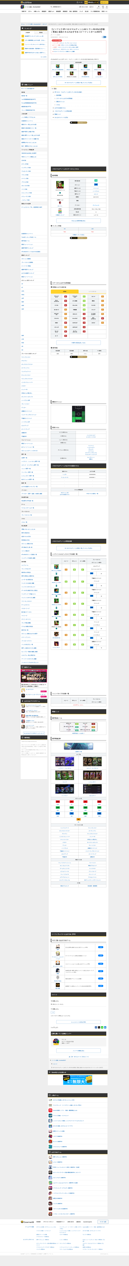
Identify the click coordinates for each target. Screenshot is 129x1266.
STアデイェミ (56, 49)
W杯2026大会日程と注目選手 (29, 153)
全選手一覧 (24, 458)
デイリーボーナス (26, 619)
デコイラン (64, 833)
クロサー (65, 842)
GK (22, 350)
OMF (23, 305)
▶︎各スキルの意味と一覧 (92, 493)
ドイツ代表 (24, 189)
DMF (23, 335)
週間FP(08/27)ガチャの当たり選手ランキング (36, 52)
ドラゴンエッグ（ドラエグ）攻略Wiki (45, 1247)
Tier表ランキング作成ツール (29, 237)
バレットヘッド (92, 874)
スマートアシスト (26, 637)
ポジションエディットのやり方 (29, 450)
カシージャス (73, 43)
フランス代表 (25, 175)
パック (81, 11)
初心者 (86, 11)
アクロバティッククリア (91, 454)
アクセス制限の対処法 (27, 626)
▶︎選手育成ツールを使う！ (78, 733)
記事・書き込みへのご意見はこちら (80, 1056)
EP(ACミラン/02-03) (72, 69)
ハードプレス (96, 191)
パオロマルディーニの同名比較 (63, 111)
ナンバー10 (92, 836)
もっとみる (43, 57)
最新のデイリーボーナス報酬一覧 (30, 139)
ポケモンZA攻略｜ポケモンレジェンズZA (46, 1227)
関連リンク (58, 114)
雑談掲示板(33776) (26, 106)
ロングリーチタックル (64, 880)
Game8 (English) (87, 1222)
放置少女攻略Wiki (87, 1247)
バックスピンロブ (91, 435)
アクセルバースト (92, 877)
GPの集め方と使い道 (27, 547)
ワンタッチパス (64, 477)
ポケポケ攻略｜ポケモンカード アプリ (92, 1231)
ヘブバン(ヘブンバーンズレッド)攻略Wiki (69, 1247)
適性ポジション (60, 101)
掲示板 (40, 32)
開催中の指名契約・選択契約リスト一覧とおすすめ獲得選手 (36, 48)
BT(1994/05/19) (85, 77)
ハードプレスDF (26, 422)
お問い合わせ (70, 1222)
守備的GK (64, 857)
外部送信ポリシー (60, 1222)
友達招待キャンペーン (27, 121)
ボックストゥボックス (92, 842)
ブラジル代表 (25, 182)
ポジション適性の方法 (27, 543)
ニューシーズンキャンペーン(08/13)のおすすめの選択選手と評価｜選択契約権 (36, 44)
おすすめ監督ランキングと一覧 (29, 486)
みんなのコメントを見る (61, 117)
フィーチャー (65, 795)
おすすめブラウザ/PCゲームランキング (34, 733)
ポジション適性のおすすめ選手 (29, 633)
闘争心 (91, 459)
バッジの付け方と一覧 (27, 644)
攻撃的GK (92, 857)
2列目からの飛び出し (92, 839)
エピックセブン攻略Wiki (65, 1243)
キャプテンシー (91, 457)
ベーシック (96, 188)
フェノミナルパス (64, 874)
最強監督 (65, 11)
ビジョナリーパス (64, 871)
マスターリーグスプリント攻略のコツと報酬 (64, 51)
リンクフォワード (64, 828)
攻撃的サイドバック (92, 848)
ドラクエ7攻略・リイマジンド (43, 1231)
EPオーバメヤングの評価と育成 (69, 45)
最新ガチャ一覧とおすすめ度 (29, 124)
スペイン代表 (25, 178)
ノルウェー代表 (25, 200)
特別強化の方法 (25, 540)
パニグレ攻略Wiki (40, 1249)
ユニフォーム (25, 565)
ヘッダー (65, 474)
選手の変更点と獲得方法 (28, 576)
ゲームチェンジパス (64, 868)
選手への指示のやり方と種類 (29, 648)
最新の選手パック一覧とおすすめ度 (31, 135)
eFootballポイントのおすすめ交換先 (31, 251)
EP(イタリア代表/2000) (57, 69)
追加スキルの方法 (26, 536)
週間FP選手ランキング (27, 248)
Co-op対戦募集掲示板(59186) (29, 103)
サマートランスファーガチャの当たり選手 (68, 47)
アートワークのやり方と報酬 (29, 659)
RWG (23, 294)
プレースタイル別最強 (27, 262)
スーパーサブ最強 (26, 266)
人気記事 (27, 32)
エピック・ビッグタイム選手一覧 (30, 465)
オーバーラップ (92, 854)
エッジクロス (92, 868)
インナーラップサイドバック (92, 851)
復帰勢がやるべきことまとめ (29, 142)
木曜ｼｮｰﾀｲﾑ (37, 11)
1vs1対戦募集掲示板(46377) (29, 99)
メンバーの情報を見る (78, 1050)
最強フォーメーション (27, 244)
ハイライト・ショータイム (64, 768)
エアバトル (91, 451)
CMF (23, 309)
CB (64, 229)
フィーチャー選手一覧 (27, 472)
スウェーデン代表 (26, 196)
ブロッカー (91, 449)
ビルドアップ (65, 854)
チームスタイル (25, 605)
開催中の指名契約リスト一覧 (29, 128)
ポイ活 (80, 2)
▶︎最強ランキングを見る (78, 235)
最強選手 (44, 11)
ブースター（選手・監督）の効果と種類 (32, 493)
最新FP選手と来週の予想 (28, 131)
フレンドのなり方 (26, 569)
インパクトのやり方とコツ (28, 587)
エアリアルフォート (64, 877)
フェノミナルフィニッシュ (64, 862)
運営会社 (78, 1222)
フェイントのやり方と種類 (28, 597)
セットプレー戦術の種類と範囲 (29, 651)
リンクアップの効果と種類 (28, 558)
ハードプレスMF (26, 400)
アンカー (65, 845)
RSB (23, 343)
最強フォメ (51, 11)
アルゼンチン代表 (26, 171)
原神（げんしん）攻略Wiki (42, 1239)
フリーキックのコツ (27, 601)
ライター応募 (103, 1222)
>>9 (53, 1012)
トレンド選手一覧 (26, 468)
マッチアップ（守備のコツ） (29, 594)
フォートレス (92, 862)
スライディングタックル (91, 452)
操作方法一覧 (25, 630)
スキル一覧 (24, 522)
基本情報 (58, 95)
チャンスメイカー (64, 839)
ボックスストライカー (64, 831)
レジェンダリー (99, 77)
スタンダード (92, 795)
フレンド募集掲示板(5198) (28, 110)
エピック (96, 194)
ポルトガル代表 (25, 185)
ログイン (105, 2)
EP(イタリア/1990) (57, 77)
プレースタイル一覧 (27, 515)
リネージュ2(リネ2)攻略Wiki (66, 1249)
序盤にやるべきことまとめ (28, 529)
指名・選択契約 (73, 11)
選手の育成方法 (25, 533)
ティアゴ (67, 43)
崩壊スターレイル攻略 (41, 1234)
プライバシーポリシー (48, 1222)
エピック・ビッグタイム (92, 768)
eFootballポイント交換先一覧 (29, 554)
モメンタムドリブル (64, 865)
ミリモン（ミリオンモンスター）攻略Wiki (93, 1249)
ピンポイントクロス (91, 437)
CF (22, 284)
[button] (96, 205)
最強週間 (58, 11)
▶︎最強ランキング (60, 215)
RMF (23, 302)
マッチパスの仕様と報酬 (28, 583)
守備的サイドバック (64, 851)
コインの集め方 (25, 551)
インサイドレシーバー (64, 836)
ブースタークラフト (27, 641)
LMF (23, 298)
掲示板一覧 (24, 95)
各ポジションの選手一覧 (28, 479)
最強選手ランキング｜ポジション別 (34, 36)
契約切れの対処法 (26, 572)
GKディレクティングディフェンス (92, 880)
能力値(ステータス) (26, 612)
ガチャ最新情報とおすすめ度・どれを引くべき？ (36, 40)
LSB (92, 229)
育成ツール (104, 11)
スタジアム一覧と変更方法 (28, 655)
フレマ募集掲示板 (95, 11)
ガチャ (30, 11)
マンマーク (91, 445)
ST (22, 287)
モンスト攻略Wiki (87, 1234)
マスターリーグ (25, 608)
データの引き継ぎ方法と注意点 (29, 590)
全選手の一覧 (78, 751)
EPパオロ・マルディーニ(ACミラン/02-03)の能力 (68, 92)
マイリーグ (24, 615)
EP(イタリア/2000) (85, 69)
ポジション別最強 (26, 259)
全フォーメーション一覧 (28, 447)
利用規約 (38, 1222)
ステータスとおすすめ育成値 (64, 98)
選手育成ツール (25, 241)
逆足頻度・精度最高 (92, 886)
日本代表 (24, 160)
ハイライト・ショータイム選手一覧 (31, 461)
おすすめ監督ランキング (28, 273)
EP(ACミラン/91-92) (99, 69)
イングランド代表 (26, 167)
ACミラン (60, 206)
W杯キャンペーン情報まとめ (29, 157)
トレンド (65, 782)
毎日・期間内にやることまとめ (29, 146)
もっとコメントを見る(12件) (78, 1022)
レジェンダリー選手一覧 (28, 476)
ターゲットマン (92, 831)
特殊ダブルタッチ (92, 865)
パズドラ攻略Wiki (63, 1234)
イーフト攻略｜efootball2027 (59, 1060)
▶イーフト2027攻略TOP (28, 88)
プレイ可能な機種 (26, 623)
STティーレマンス (74, 49)
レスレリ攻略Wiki (63, 1239)
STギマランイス (65, 49)
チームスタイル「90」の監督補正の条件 (32, 207)
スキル (58, 105)
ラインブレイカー (92, 828)
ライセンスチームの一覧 (28, 508)
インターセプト (91, 447)
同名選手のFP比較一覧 (27, 501)
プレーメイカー (92, 845)
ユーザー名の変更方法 (27, 579)
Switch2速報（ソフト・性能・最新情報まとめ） (94, 1227)
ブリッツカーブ (92, 871)
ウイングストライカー (92, 833)
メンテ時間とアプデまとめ (28, 117)
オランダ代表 (25, 164)
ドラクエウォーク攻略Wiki (42, 1236)
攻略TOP (24, 11)
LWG (23, 291)
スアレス (62, 43)
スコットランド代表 (27, 193)
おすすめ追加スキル (60, 108)
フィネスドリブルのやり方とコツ (30, 662)
